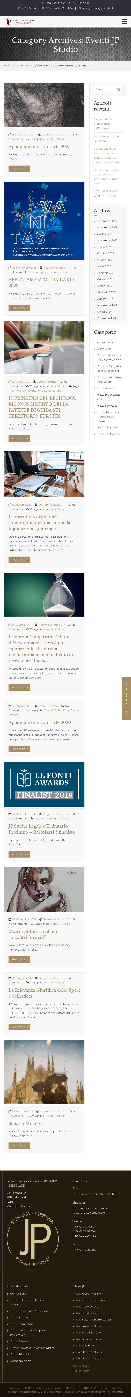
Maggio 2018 (105, 311)
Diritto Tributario (20, 1354)
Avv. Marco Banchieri (89, 1332)
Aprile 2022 (104, 266)
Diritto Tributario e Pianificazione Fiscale (108, 416)
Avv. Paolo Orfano (87, 1306)
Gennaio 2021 (105, 279)
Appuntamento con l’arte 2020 (40, 722)
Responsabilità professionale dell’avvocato (103, 124)
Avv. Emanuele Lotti (88, 1326)
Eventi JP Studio (55, 139)
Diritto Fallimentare (22, 1317)
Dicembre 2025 (107, 221)
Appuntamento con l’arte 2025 (39, 146)
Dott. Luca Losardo (88, 1358)
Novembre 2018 (107, 305)
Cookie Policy (81, 1370)
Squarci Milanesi (26, 1123)
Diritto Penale (106, 388)
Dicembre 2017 (106, 318)
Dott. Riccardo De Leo (90, 1352)
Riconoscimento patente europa (40, 390)
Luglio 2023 (104, 247)
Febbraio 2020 (106, 292)
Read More (18, 168)
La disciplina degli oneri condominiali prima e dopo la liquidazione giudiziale (39, 523)
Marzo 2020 (104, 285)
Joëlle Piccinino (46, 381)
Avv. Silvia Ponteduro (89, 1339)
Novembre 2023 (107, 240)
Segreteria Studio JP (55, 134)
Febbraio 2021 (106, 273)
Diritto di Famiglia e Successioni (30, 1311)
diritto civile (104, 349)
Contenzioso (18, 1293)
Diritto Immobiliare (22, 1324)
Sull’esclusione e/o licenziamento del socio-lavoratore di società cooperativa (106, 155)
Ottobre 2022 (105, 253)
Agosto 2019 (105, 298)
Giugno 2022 (105, 260)
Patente (14, 390)
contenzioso (105, 342)
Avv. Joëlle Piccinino (88, 1293)
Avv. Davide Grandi (87, 1313)
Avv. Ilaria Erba (85, 1345)
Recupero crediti (20, 1360)
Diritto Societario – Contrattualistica (32, 1348)
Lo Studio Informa (22, 65)
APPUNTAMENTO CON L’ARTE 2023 (105, 193)
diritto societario (107, 405)
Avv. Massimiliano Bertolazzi (93, 1319)
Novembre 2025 (107, 227)
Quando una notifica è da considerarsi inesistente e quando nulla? (108, 176)
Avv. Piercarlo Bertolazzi (91, 1300)
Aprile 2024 (104, 234)
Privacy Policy (81, 1366)
